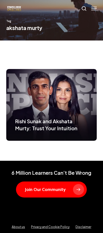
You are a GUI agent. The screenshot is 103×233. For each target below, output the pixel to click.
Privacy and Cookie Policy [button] (50, 226)
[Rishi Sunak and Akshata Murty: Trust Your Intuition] (51, 105)
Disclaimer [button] (83, 226)
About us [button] (18, 226)
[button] (94, 8)
